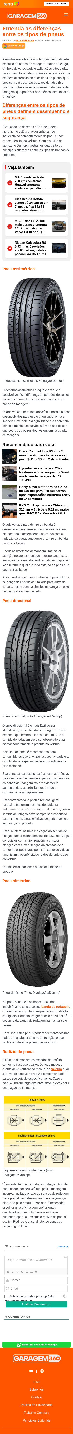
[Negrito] (8, 1271)
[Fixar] (22, 1271)
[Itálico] (12, 1271)
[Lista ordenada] (26, 1271)
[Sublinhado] (17, 1271)
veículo (56, 1069)
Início (36, 1381)
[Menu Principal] (66, 16)
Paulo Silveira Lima (24, 40)
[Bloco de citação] (36, 1271)
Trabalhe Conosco (36, 1412)
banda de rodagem (55, 1006)
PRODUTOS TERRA (56, 4)
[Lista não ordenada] (31, 1271)
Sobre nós (36, 1389)
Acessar (62, 1246)
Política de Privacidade (37, 1405)
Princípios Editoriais (36, 1420)
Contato (36, 1397)
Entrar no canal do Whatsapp (39, 1344)
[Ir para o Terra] (11, 4)
